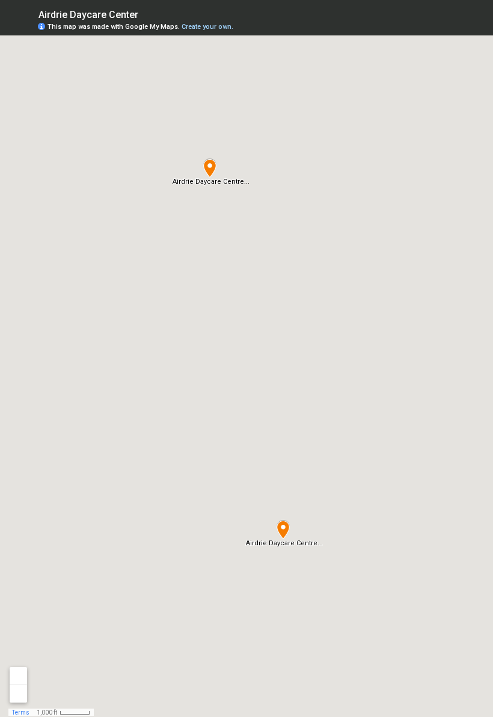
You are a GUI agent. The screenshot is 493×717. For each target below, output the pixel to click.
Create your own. (207, 27)
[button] (209, 168)
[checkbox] (148, 13)
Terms (20, 712)
